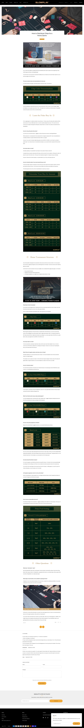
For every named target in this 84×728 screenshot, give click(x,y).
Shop (7, 2)
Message (24, 669)
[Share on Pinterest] (58, 622)
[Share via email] (60, 622)
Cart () (75, 2)
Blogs (11, 2)
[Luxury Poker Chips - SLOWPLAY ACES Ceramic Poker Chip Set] (42, 54)
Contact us (25, 2)
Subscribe (76, 723)
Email (44, 664)
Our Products (4, 716)
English (66, 2)
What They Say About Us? (6, 720)
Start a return (24, 714)
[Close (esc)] (80, 714)
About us (16, 2)
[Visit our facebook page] (43, 717)
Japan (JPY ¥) (61, 2)
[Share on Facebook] (55, 622)
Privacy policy (24, 720)
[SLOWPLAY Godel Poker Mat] (42, 597)
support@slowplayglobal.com (48, 714)
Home (3, 2)
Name (24, 664)
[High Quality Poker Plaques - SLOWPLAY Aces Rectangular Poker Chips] (42, 289)
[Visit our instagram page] (45, 717)
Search (80, 2)
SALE (20, 2)
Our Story (3, 714)
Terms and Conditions (26, 718)
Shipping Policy (24, 716)
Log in (71, 2)
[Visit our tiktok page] (48, 717)
